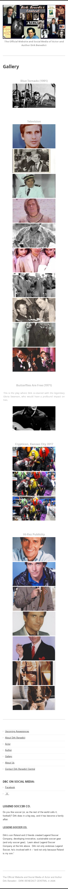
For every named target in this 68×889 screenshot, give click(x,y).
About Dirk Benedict (15, 737)
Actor (7, 744)
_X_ (7, 793)
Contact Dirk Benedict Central (20, 769)
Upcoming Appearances (17, 731)
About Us (9, 762)
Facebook (10, 787)
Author (8, 750)
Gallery (8, 756)
